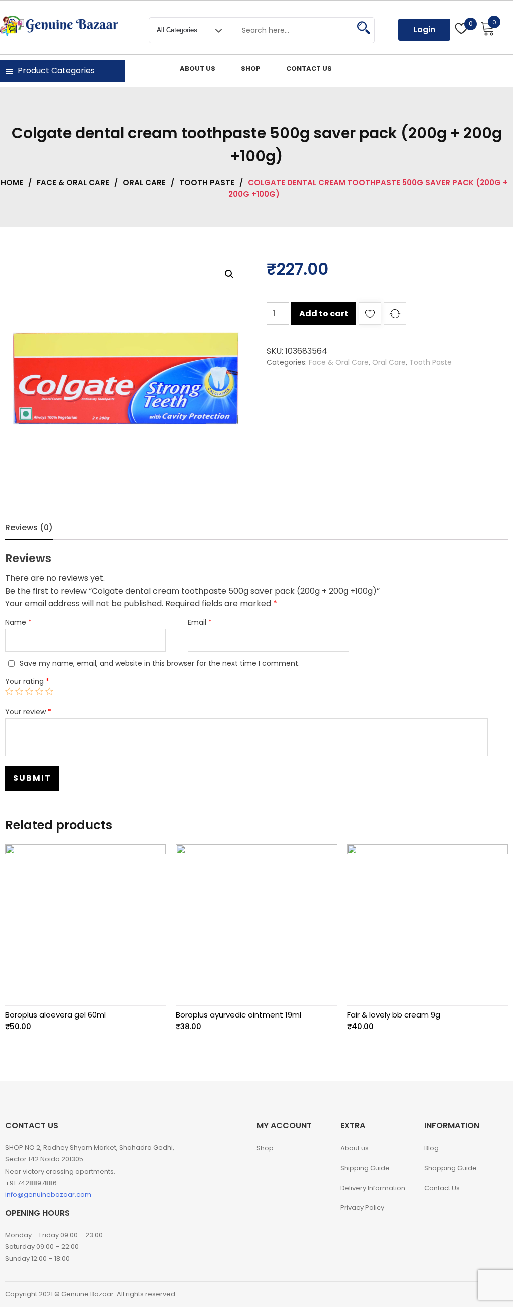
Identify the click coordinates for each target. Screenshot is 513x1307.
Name (18, 622)
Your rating (27, 681)
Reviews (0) (29, 527)
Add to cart (323, 313)
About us (354, 1148)
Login (424, 29)
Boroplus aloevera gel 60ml (55, 1014)
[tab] (29, 527)
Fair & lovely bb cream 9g (393, 1014)
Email (200, 622)
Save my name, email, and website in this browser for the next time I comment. (160, 663)
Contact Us (442, 1188)
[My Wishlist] (461, 29)
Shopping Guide (450, 1168)
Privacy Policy (362, 1207)
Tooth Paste (206, 182)
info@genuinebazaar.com (48, 1194)
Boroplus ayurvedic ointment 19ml (238, 1014)
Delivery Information (372, 1188)
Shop (265, 1148)
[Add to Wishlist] (370, 315)
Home (12, 182)
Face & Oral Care (73, 182)
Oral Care (144, 182)
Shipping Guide (365, 1168)
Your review (28, 712)
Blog (431, 1148)
